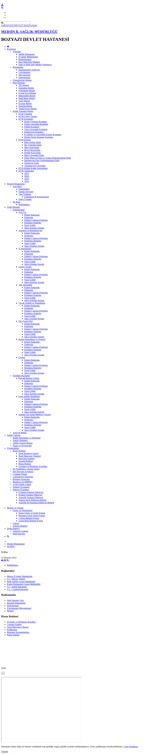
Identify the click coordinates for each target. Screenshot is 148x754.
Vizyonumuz (24, 72)
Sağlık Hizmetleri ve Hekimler (26, 438)
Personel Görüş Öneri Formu (31, 515)
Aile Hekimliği (25, 285)
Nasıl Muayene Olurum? (29, 456)
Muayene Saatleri (26, 458)
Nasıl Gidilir (30, 225)
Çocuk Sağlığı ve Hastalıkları (31, 303)
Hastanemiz (18, 67)
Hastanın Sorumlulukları (18, 632)
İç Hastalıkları (24, 248)
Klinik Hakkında (32, 215)
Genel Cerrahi (24, 267)
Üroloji (21, 357)
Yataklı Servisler (25, 191)
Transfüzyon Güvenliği (34, 165)
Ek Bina (16, 202)
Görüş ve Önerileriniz (23, 510)
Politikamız (12, 629)
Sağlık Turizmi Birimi (23, 443)
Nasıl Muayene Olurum (17, 627)
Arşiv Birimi (24, 101)
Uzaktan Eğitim (20, 474)
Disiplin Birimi (25, 106)
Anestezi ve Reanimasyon (30, 230)
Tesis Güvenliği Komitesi (35, 129)
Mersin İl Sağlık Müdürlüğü (19, 576)
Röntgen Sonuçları (21, 479)
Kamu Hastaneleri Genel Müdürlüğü (23, 584)
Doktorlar (28, 217)
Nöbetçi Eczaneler (21, 487)
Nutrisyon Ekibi (31, 163)
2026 (26, 181)
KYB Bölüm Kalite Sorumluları (33, 168)
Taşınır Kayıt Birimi (27, 108)
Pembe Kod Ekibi (32, 152)
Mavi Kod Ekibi (31, 147)
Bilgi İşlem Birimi (26, 98)
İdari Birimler (19, 83)
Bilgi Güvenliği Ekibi (34, 155)
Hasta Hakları (24, 464)
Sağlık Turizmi (13, 435)
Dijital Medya (13, 528)
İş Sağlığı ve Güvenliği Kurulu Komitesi (42, 134)
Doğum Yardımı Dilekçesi (30, 495)
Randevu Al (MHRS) (22, 482)
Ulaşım (16, 523)
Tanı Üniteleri (24, 194)
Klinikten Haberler (32, 222)
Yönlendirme (13, 448)
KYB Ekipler (24, 140)
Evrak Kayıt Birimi (27, 93)
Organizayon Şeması (22, 80)
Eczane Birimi (25, 103)
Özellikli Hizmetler (21, 375)
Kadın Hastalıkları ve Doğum (31, 339)
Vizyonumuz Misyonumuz (19, 608)
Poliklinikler (24, 189)
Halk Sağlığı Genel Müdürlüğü (21, 581)
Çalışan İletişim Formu (28, 518)
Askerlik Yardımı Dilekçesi (30, 497)
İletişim (10, 611)
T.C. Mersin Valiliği (16, 579)
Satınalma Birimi (26, 88)
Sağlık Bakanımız (26, 54)
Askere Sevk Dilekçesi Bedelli (32, 500)
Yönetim (17, 51)
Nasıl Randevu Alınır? (28, 453)
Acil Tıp (22, 212)
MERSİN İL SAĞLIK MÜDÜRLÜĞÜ (29, 32)
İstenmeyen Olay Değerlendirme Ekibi (41, 160)
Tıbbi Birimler (13, 207)
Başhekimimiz (25, 59)
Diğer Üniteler (25, 199)
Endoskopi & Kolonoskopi (36, 197)
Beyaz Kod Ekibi (32, 150)
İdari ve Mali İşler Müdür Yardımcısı (35, 64)
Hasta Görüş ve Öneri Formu (31, 513)
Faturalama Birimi (26, 90)
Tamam (4, 751)
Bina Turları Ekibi (32, 142)
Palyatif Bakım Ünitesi (28, 378)
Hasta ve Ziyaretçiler (22, 445)
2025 (26, 178)
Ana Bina (17, 186)
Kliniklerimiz (19, 210)
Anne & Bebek (20, 432)
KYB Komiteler (25, 119)
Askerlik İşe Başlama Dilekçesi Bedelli (36, 502)
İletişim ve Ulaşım (15, 508)
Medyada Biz (19, 534)
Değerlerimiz (24, 77)
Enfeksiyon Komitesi (34, 132)
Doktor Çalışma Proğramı (36, 220)
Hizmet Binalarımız (16, 184)
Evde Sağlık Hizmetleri (29, 396)
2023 (26, 173)
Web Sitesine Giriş (15, 600)
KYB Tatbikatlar (26, 171)
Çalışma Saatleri (14, 624)
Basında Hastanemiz (16, 603)
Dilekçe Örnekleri (21, 489)
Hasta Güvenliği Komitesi (36, 124)
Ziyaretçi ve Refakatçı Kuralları (32, 466)
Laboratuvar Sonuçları (23, 476)
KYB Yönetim (25, 114)
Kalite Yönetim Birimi (23, 111)
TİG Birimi (23, 85)
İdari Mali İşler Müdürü (29, 62)
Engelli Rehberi (25, 461)
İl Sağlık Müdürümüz (28, 57)
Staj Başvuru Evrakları (23, 471)
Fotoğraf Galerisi (20, 531)
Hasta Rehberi (19, 451)
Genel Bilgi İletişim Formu (30, 521)
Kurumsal (11, 49)
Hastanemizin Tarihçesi (29, 70)
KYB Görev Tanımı (27, 116)
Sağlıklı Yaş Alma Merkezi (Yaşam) (34, 414)
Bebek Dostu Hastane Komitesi (38, 137)
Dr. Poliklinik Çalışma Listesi (26, 469)
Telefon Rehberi (20, 526)
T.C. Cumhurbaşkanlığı (17, 589)
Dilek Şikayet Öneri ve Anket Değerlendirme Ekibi (47, 158)
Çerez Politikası (131, 746)
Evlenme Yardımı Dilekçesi (30, 492)
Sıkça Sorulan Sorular (34, 228)
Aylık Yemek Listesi (22, 484)
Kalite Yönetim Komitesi (35, 121)
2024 (26, 176)
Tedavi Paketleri (20, 440)
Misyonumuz (24, 75)
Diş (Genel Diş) (25, 321)
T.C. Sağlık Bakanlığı (17, 587)
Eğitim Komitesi (31, 127)
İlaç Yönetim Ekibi (32, 145)
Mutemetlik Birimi (26, 95)
